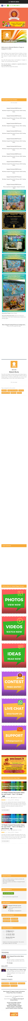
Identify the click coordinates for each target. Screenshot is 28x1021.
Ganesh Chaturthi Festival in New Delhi (14, 1008)
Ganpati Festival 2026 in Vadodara (14, 1005)
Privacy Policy (10, 992)
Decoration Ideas (6, 918)
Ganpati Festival (21, 983)
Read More (6, 810)
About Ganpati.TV (7, 991)
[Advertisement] (14, 83)
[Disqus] (14, 565)
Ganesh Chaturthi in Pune (14, 1004)
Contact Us (17, 991)
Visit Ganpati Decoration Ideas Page (15, 957)
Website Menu (14, 1)
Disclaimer (22, 991)
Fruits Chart (21, 390)
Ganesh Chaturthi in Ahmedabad (14, 1006)
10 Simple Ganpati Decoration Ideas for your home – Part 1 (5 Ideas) (13, 793)
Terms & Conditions (17, 992)
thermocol (19, 392)
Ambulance (4, 390)
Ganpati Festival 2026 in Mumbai (14, 1002)
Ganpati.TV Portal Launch (14, 905)
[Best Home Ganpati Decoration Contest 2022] (14, 755)
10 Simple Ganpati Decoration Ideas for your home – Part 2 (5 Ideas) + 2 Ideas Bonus (13, 826)
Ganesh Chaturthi (13, 983)
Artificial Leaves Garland (12, 390)
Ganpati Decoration (5, 985)
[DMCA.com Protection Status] (14, 1012)
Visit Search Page (9, 893)
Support (13, 991)
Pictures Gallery (14, 918)
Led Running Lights (5, 392)
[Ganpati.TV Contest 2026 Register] (14, 21)
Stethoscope (13, 392)
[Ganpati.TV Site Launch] (5, 907)
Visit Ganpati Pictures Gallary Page (16, 970)
